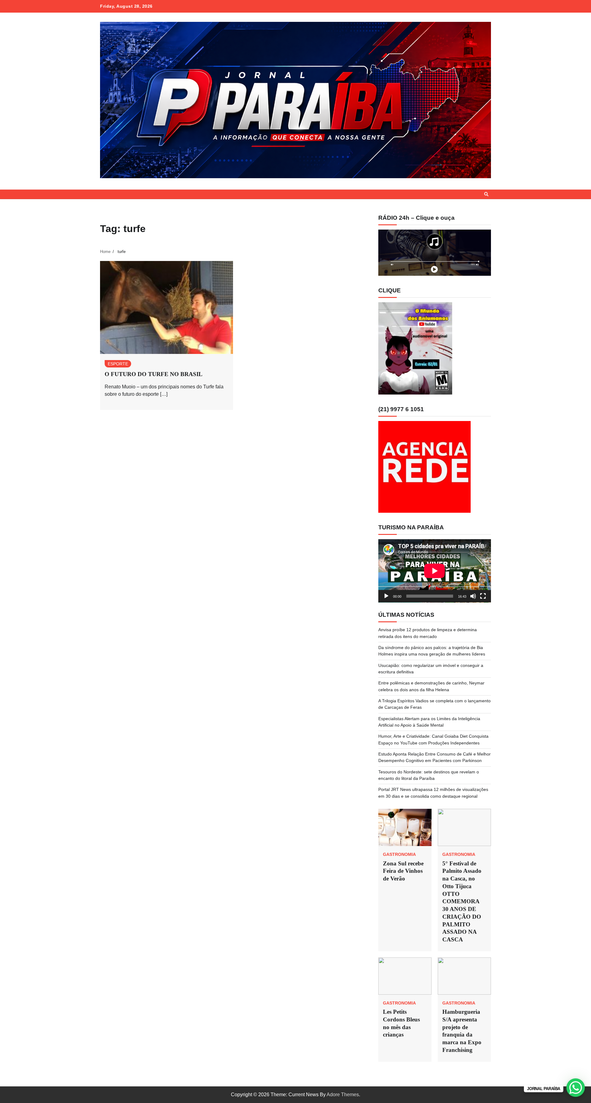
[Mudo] (473, 596)
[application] (434, 571)
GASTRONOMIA (399, 854)
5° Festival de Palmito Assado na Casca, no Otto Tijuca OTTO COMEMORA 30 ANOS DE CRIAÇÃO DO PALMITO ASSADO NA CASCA (462, 901)
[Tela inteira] (483, 596)
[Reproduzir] (386, 596)
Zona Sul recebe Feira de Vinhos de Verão (403, 871)
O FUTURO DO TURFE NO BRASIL (154, 374)
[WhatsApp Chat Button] (575, 1087)
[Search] (486, 194)
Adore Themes (343, 1094)
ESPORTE (118, 363)
